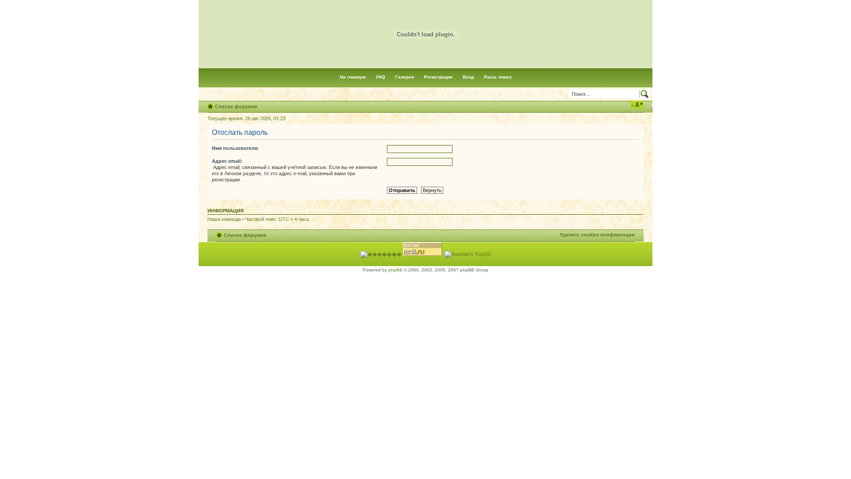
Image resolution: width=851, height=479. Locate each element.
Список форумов (236, 106)
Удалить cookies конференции (597, 234)
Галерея (404, 77)
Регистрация (438, 77)
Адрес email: (227, 161)
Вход (468, 77)
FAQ (380, 77)
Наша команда (224, 219)
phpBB (395, 269)
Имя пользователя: (235, 148)
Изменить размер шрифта (637, 105)
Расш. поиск (497, 77)
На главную (353, 77)
